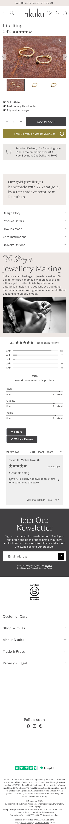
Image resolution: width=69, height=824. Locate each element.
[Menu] (4, 13)
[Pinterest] (41, 726)
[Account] (57, 13)
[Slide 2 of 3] (34, 85)
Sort (33, 452)
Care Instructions (14, 237)
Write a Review (26, 440)
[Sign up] (61, 556)
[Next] (58, 480)
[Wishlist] (49, 13)
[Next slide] (66, 57)
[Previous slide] (3, 57)
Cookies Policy (45, 568)
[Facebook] (28, 726)
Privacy (33, 568)
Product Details (13, 221)
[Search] (12, 13)
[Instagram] (34, 726)
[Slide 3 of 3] (53, 85)
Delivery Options (14, 245)
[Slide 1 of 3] (15, 85)
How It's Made (12, 229)
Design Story (11, 213)
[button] (34, 351)
